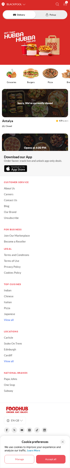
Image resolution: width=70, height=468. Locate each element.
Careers (8, 194)
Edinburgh (10, 349)
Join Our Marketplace (17, 235)
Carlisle (8, 337)
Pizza (7, 308)
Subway (8, 390)
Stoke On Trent (13, 343)
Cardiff (8, 355)
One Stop (9, 384)
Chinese (8, 296)
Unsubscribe (11, 217)
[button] (57, 4)
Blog (6, 206)
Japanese (9, 314)
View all (9, 319)
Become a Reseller (15, 241)
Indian (7, 290)
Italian (8, 302)
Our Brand (10, 212)
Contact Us (10, 200)
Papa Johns (10, 378)
